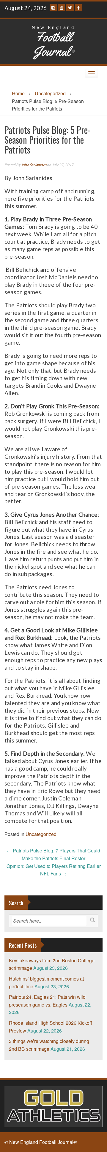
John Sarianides (33, 164)
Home (18, 93)
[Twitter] (70, 7)
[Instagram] (53, 7)
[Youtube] (61, 7)
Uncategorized (50, 93)
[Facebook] (78, 7)
